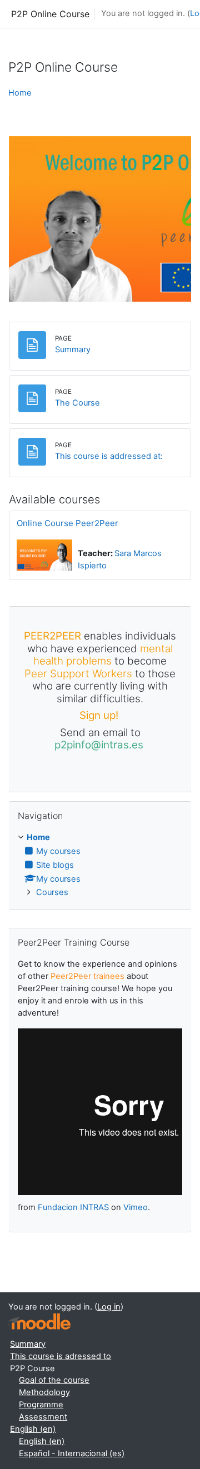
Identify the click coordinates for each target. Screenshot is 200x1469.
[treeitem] (100, 866)
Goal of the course (54, 1380)
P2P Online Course (50, 13)
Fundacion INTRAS (73, 1207)
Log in (109, 1307)
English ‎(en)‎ (33, 1429)
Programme (41, 1405)
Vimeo (135, 1207)
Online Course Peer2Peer (67, 523)
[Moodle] (39, 1321)
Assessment (43, 1417)
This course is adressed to (60, 1356)
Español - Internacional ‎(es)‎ (71, 1453)
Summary (28, 1344)
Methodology (44, 1392)
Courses (52, 892)
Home (20, 93)
